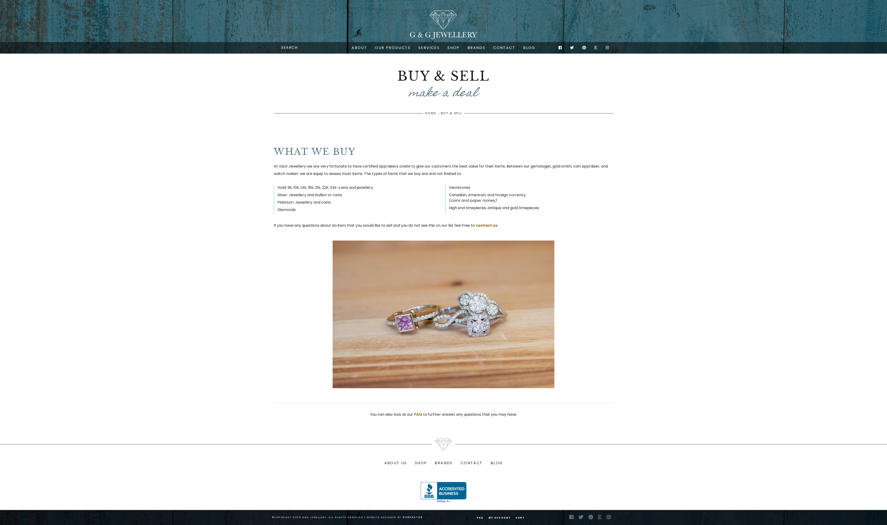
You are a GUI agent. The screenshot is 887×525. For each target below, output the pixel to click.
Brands (476, 47)
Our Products (392, 47)
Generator (413, 517)
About (359, 47)
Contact (504, 47)
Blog (529, 47)
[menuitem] (359, 48)
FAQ (418, 414)
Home (430, 113)
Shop (453, 47)
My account (499, 517)
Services (429, 47)
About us (395, 463)
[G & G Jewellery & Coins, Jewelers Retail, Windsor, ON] (443, 492)
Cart (520, 517)
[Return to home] (443, 24)
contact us (486, 225)
